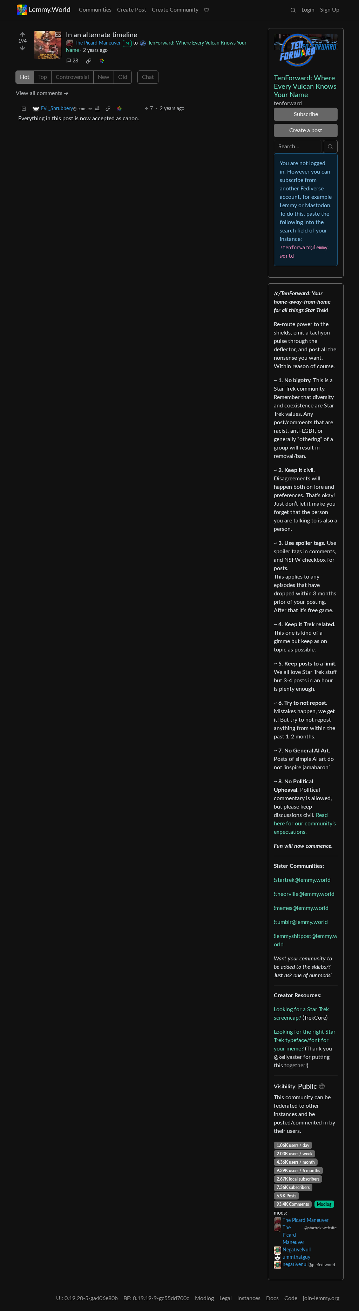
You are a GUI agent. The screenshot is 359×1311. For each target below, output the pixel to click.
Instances (248, 1298)
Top (42, 77)
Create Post (131, 10)
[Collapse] (23, 108)
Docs (272, 1298)
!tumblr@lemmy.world (301, 922)
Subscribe (306, 114)
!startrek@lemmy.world (302, 880)
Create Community (175, 10)
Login (308, 10)
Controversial (72, 77)
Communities (95, 10)
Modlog (324, 1204)
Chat (148, 77)
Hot (24, 77)
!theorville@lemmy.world (304, 894)
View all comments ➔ (42, 93)
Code (290, 1298)
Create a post (305, 130)
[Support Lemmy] (206, 10)
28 (75, 61)
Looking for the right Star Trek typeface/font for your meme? (305, 1040)
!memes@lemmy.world (301, 908)
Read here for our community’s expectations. (305, 823)
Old (122, 77)
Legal (225, 1298)
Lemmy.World (49, 9)
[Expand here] (48, 45)
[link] (88, 61)
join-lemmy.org (321, 1298)
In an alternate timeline (101, 35)
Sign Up (329, 10)
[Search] (293, 10)
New (103, 77)
